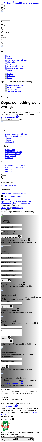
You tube (17, 91)
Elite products (10, 156)
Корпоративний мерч (14, 136)
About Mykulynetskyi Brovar (16, 60)
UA (11, 74)
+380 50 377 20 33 (8, 186)
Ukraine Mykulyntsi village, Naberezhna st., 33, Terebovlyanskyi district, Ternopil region (16, 202)
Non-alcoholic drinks (13, 152)
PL (10, 78)
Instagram (19, 87)
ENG (13, 76)
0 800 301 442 (6, 193)
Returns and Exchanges (15, 68)
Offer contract (10, 169)
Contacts (8, 70)
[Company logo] (5, 20)
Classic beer (10, 150)
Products (8, 58)
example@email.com (12, 196)
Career (8, 64)
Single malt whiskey (13, 154)
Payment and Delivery (14, 66)
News (7, 56)
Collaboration (10, 62)
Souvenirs (9, 158)
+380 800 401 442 (20, 193)
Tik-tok (15, 89)
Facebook (19, 85)
